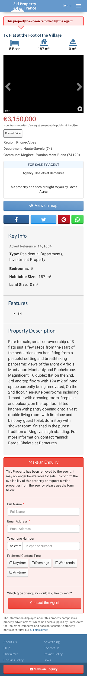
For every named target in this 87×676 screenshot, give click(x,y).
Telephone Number (20, 538)
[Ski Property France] (23, 6)
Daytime (19, 563)
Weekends (67, 563)
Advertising (52, 642)
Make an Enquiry (45, 669)
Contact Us (51, 648)
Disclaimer (10, 654)
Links (47, 660)
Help (6, 648)
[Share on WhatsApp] (77, 219)
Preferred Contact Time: (24, 555)
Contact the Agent (44, 602)
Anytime (19, 572)
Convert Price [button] (13, 133)
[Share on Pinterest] (64, 219)
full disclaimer (38, 629)
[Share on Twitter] (43, 219)
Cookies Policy (13, 660)
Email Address (17, 521)
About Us (10, 642)
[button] (7, 84)
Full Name (14, 504)
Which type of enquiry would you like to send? (39, 593)
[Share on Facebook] (16, 219)
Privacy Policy (53, 654)
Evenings (42, 563)
